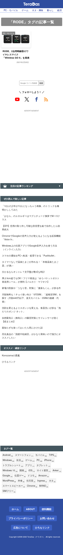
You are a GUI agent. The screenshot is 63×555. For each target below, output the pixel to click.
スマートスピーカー (14, 486)
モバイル (41, 455)
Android (8, 455)
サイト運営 (44, 470)
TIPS (52, 455)
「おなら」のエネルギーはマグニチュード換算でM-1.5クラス (31, 217)
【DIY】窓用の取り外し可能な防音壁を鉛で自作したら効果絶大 (31, 227)
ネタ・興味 (37, 10)
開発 (23, 470)
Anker (57, 470)
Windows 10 (10, 470)
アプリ (29, 465)
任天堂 (30, 480)
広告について (20, 527)
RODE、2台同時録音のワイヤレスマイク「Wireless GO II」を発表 (16, 54)
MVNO (43, 486)
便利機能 (46, 509)
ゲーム (25, 10)
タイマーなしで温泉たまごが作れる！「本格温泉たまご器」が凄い (30, 263)
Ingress (42, 480)
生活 (19, 460)
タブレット (43, 465)
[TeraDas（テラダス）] (31, 4)
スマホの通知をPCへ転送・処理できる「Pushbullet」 (29, 255)
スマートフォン (24, 455)
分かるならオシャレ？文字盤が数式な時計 (23, 271)
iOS (32, 470)
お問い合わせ (47, 518)
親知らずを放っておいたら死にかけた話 (22, 327)
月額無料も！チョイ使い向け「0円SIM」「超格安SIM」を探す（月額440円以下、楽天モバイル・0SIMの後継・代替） (31, 298)
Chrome (32, 486)
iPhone (49, 460)
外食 (21, 480)
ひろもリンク (9, 361)
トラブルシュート (13, 465)
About (30, 509)
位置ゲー (20, 475)
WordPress (9, 480)
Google (7, 475)
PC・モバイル (11, 10)
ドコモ (32, 475)
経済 (59, 10)
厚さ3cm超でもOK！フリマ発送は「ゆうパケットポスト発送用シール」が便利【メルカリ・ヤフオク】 (30, 280)
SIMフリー (9, 491)
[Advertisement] (31, 144)
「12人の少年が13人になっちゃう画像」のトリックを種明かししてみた (30, 207)
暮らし (50, 10)
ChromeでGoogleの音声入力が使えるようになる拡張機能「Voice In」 (31, 237)
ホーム (15, 509)
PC (39, 460)
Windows (8, 460)
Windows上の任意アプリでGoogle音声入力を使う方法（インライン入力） (29, 247)
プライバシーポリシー (21, 518)
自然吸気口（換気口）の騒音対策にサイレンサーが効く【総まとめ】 (30, 319)
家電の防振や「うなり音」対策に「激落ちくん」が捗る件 (31, 288)
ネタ (52, 480)
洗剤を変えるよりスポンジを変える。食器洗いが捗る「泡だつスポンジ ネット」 (31, 309)
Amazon (43, 475)
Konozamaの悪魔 (11, 355)
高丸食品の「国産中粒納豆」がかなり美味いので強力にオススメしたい (31, 335)
